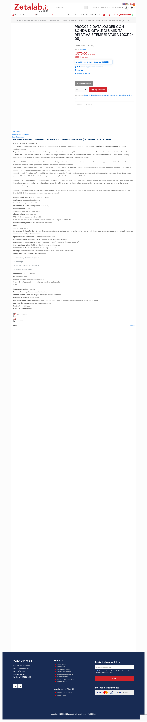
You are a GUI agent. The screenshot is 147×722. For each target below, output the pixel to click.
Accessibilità (61, 682)
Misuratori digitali (89, 95)
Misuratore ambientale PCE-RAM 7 (73, 644)
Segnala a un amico (84, 73)
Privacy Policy (109, 672)
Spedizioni (61, 667)
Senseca (83, 49)
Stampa (79, 70)
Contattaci (61, 695)
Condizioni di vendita (65, 674)
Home (19, 21)
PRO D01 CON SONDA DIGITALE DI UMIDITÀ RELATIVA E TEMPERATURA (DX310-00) (73, 483)
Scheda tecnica (85, 83)
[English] (123, 4)
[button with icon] (15, 686)
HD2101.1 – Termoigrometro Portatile (73, 581)
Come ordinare (62, 677)
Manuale (20, 320)
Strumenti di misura (30, 21)
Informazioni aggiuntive (20, 134)
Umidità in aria (54, 21)
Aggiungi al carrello (98, 90)
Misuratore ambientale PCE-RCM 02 (74, 359)
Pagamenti (61, 664)
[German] (127, 4)
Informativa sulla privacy (66, 679)
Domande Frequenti (64, 669)
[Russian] (132, 4)
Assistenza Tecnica (64, 693)
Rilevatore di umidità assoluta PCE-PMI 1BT (73, 613)
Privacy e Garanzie (64, 672)
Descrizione (16, 131)
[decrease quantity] (77, 90)
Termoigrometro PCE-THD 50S (73, 421)
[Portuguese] (130, 4)
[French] (125, 4)
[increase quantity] (85, 90)
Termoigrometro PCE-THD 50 (73, 390)
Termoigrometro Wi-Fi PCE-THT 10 (73, 452)
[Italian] (129, 4)
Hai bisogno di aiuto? (94, 62)
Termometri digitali (117, 95)
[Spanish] (134, 4)
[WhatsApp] (133, 15)
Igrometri (43, 21)
